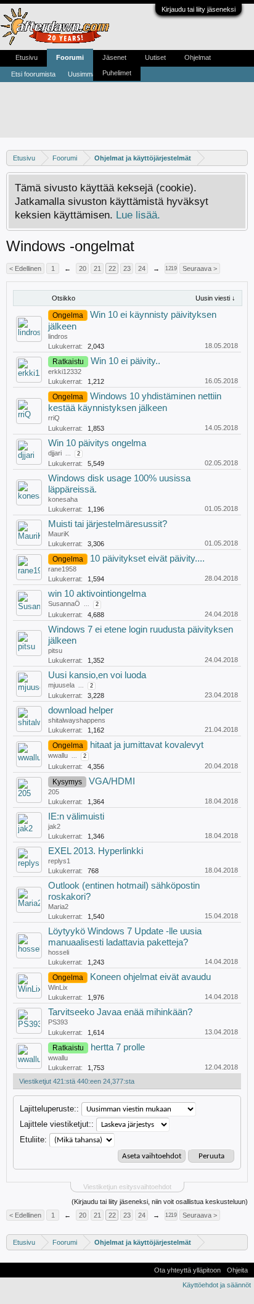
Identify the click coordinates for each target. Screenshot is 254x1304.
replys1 (59, 861)
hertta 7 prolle (118, 1047)
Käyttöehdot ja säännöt (216, 1285)
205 (53, 791)
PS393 (58, 1022)
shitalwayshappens (76, 720)
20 (82, 268)
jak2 (54, 826)
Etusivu (26, 57)
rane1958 (62, 569)
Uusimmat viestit (92, 74)
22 (112, 268)
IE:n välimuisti (76, 816)
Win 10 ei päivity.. (125, 361)
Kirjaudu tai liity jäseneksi (199, 9)
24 (141, 268)
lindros (58, 336)
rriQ (54, 418)
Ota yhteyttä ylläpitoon (187, 1270)
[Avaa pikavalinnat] (240, 158)
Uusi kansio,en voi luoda (97, 675)
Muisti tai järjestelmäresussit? (107, 524)
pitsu (55, 650)
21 (97, 268)
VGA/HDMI (112, 781)
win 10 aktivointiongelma (97, 594)
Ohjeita (237, 1270)
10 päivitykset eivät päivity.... (147, 558)
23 (127, 268)
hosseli (58, 952)
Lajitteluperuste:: (49, 1108)
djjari (55, 453)
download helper (80, 710)
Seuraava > (199, 268)
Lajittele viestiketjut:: (57, 1124)
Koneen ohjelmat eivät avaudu (150, 977)
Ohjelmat (197, 57)
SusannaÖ (64, 603)
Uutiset (155, 57)
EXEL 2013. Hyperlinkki (95, 851)
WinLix (58, 987)
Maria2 (58, 906)
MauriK (58, 534)
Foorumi (70, 57)
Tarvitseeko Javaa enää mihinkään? (120, 1012)
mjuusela (61, 685)
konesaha (63, 499)
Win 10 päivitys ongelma (97, 443)
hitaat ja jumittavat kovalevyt (146, 745)
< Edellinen (25, 268)
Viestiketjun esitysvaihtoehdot (127, 1186)
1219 (170, 268)
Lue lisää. (138, 215)
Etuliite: (33, 1139)
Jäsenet (114, 57)
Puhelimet (116, 73)
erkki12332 (64, 371)
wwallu (58, 755)
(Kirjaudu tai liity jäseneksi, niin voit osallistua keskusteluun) (160, 1201)
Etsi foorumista (33, 74)
